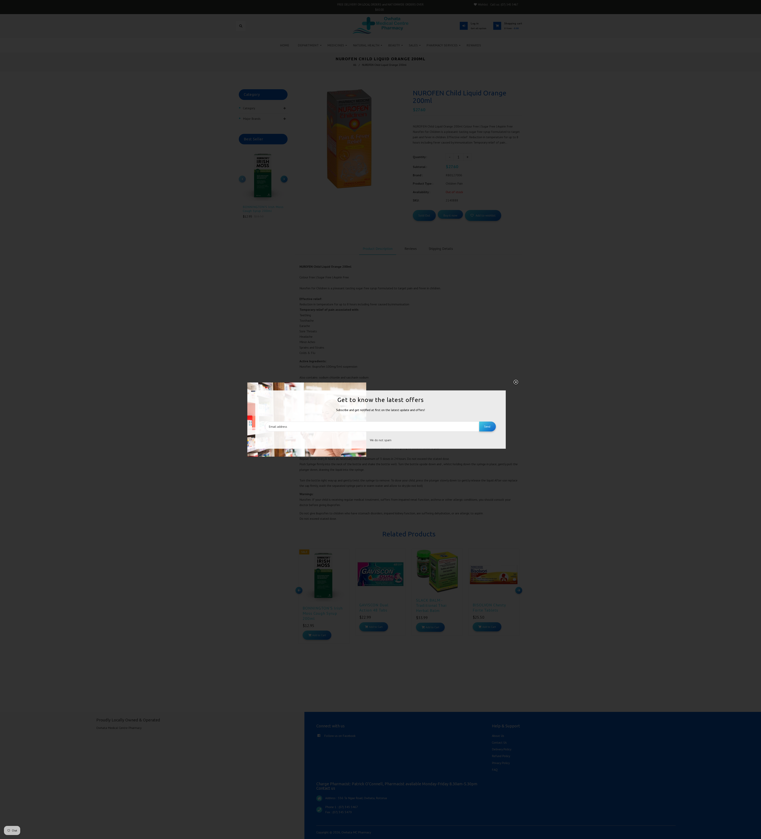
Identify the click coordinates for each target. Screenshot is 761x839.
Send (487, 426)
